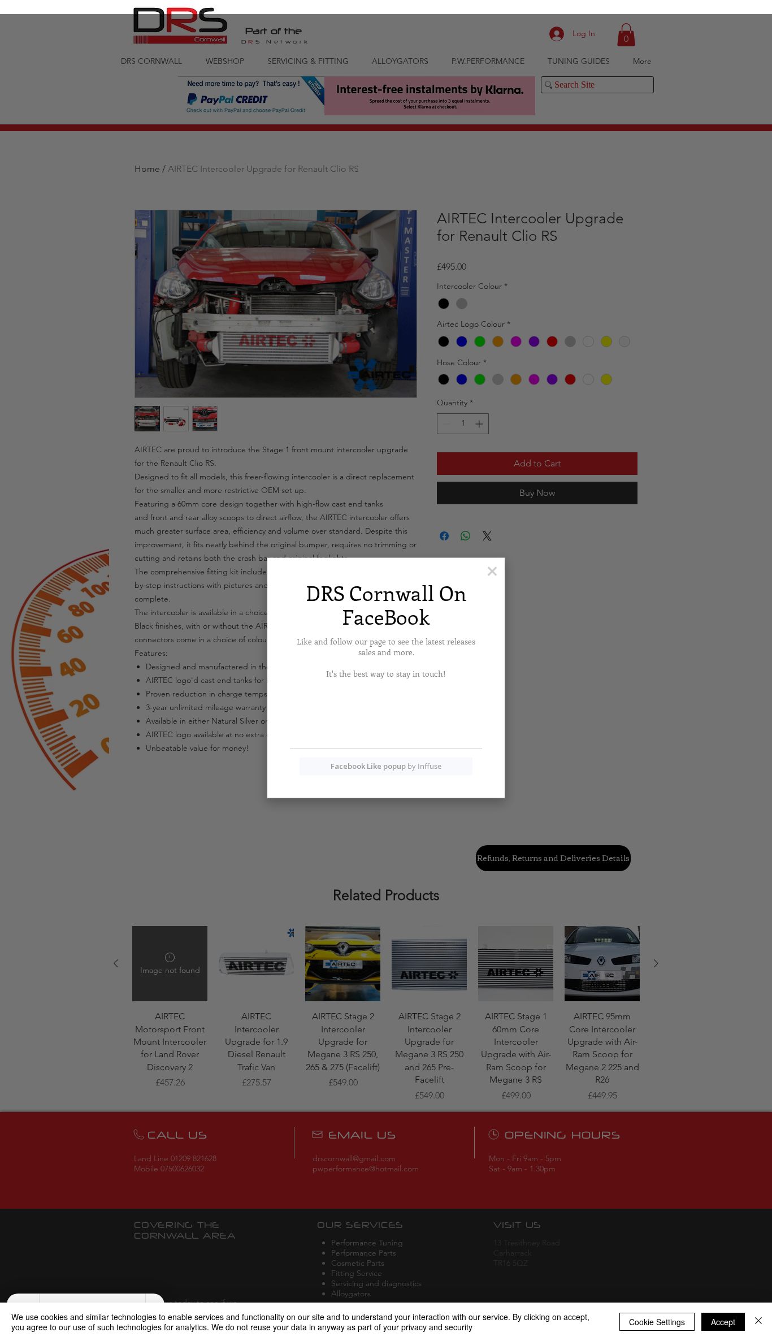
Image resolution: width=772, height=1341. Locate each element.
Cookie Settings (657, 1321)
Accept (723, 1321)
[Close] (758, 1322)
